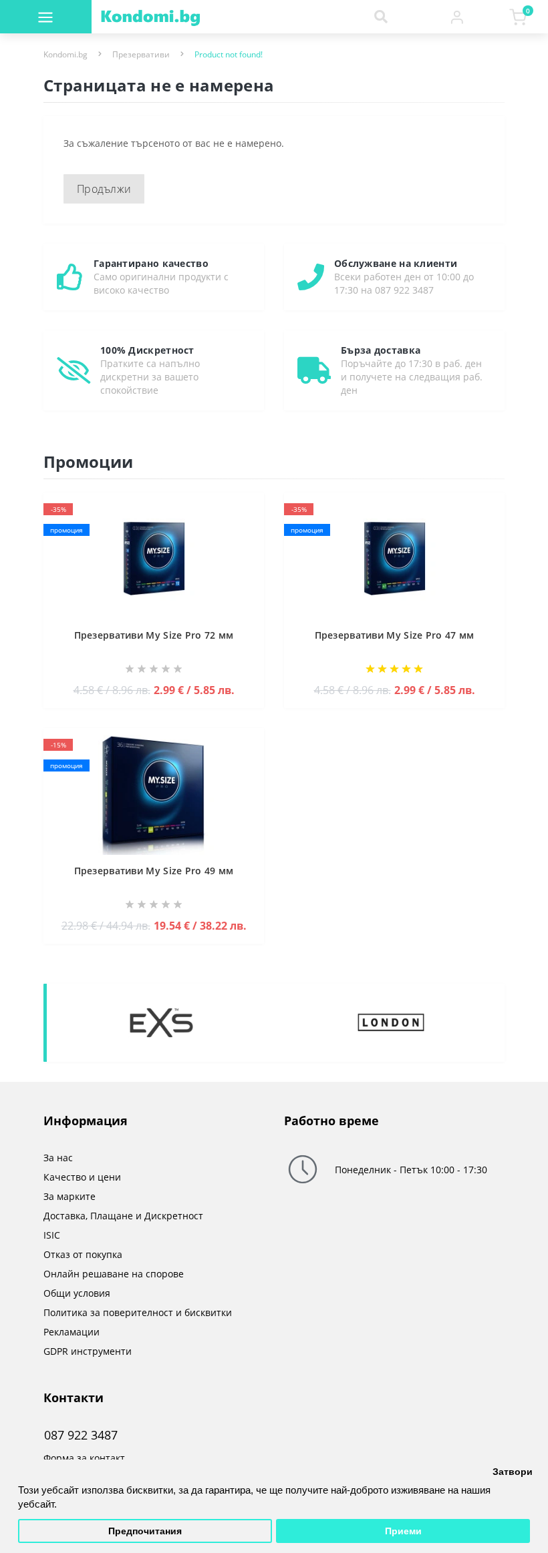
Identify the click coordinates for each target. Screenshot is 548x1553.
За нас (58, 1157)
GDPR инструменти (87, 1351)
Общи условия (76, 1293)
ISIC (51, 1235)
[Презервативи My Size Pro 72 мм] (154, 558)
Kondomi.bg (65, 54)
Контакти (73, 1397)
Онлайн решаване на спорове (113, 1273)
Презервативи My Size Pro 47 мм (394, 635)
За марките (69, 1196)
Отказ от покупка (82, 1254)
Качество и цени (82, 1177)
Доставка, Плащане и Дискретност (123, 1215)
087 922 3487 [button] (81, 1435)
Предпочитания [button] (145, 1531)
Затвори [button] (513, 1472)
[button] (456, 16)
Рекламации (71, 1331)
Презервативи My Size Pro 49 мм (154, 870)
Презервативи (141, 54)
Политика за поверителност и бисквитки (137, 1312)
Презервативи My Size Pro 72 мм (154, 635)
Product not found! (228, 54)
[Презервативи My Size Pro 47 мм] (394, 558)
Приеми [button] (403, 1531)
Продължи (104, 189)
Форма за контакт (84, 1458)
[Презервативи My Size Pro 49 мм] (154, 794)
